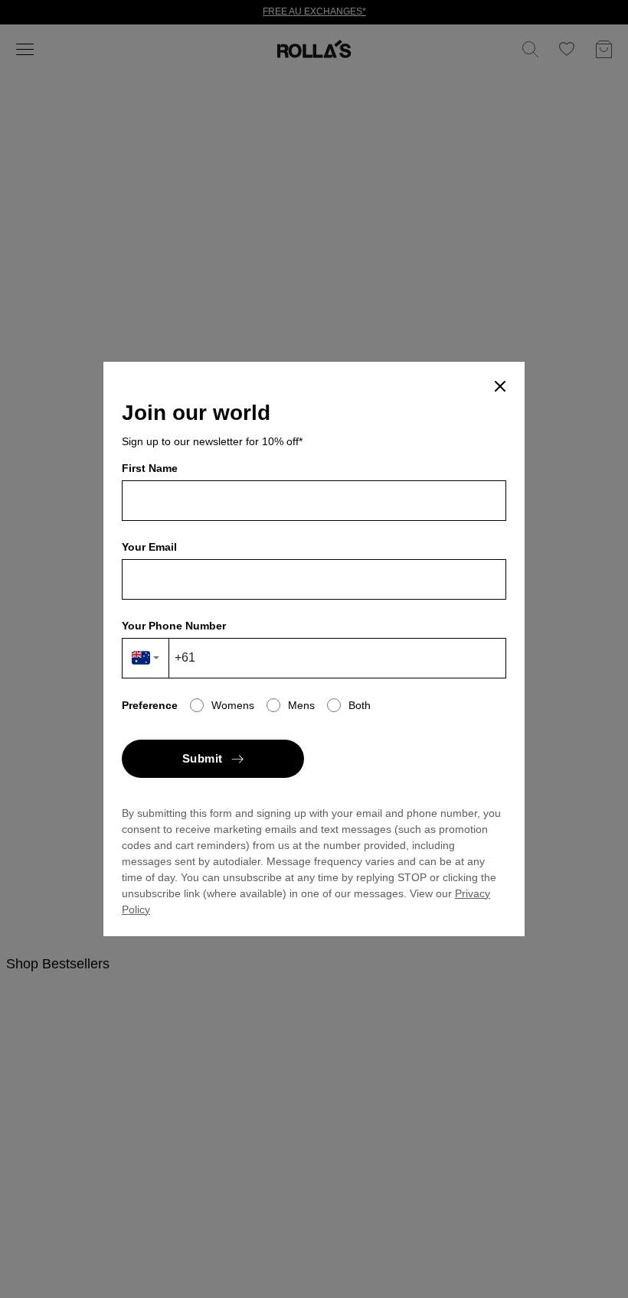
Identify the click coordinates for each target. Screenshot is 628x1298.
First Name (150, 468)
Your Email (149, 547)
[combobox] (146, 658)
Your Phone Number (174, 626)
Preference (150, 705)
